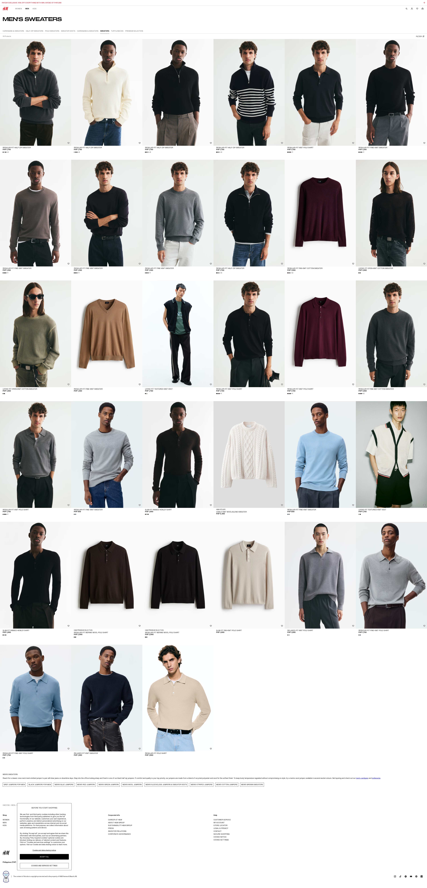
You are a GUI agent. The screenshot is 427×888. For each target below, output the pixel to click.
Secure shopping (222, 834)
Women (18, 9)
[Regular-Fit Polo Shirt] (178, 698)
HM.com (6, 805)
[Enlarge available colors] (360, 273)
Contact (218, 831)
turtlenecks (376, 778)
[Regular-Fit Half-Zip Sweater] (35, 92)
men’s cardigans (362, 778)
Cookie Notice (220, 837)
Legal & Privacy (221, 828)
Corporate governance (119, 834)
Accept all (44, 857)
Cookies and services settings (44, 866)
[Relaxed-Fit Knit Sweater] (106, 698)
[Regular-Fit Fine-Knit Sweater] (391, 92)
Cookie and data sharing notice (44, 850)
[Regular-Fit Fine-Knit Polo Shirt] (391, 575)
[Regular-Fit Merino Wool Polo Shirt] (106, 575)
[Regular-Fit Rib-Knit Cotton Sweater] (320, 213)
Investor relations (117, 831)
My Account (219, 823)
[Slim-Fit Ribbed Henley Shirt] (178, 454)
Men (27, 9)
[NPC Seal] (6, 876)
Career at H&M (115, 820)
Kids (34, 9)
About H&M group (116, 823)
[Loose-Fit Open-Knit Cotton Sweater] (391, 213)
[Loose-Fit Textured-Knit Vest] (178, 333)
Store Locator (220, 825)
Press (111, 828)
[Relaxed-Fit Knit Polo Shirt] (320, 575)
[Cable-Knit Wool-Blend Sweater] (249, 454)
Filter (419, 36)
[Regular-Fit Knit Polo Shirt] (320, 92)
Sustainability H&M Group (120, 825)
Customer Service (222, 820)
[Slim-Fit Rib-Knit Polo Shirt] (249, 575)
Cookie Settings (221, 840)
